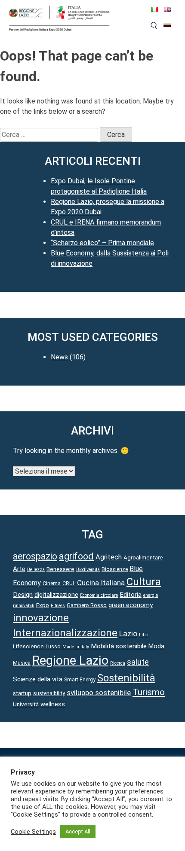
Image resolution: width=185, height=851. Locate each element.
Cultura (143, 582)
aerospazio (35, 556)
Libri (143, 635)
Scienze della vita (37, 679)
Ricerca (117, 663)
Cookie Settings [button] (33, 832)
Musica (22, 663)
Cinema (52, 584)
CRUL (68, 584)
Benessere (60, 568)
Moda (156, 646)
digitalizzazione (56, 595)
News (59, 357)
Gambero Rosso (87, 605)
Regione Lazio (70, 660)
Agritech (109, 557)
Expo (42, 605)
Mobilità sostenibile (119, 646)
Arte (19, 569)
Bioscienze (115, 569)
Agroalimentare (143, 557)
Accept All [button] (77, 831)
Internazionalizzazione (65, 633)
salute (138, 662)
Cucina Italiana (101, 582)
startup (22, 693)
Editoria (131, 595)
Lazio (128, 633)
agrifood (76, 556)
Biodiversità (88, 569)
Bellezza (36, 569)
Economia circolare (99, 595)
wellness (52, 704)
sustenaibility (49, 693)
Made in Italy (75, 647)
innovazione (41, 618)
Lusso (53, 647)
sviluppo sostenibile (99, 692)
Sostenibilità (126, 678)
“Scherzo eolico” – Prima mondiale (102, 243)
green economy (130, 605)
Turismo (149, 692)
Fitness (58, 605)
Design (23, 595)
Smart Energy (80, 680)
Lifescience (28, 646)
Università (26, 704)
